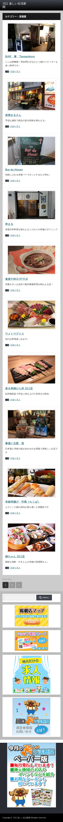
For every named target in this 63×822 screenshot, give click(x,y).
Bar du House (14, 169)
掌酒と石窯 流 (14, 443)
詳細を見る (15, 72)
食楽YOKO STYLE (16, 279)
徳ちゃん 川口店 (15, 556)
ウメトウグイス (14, 333)
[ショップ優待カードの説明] (31, 650)
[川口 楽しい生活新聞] (15, 5)
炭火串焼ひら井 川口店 (19, 388)
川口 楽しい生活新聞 (21, 818)
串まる (9, 224)
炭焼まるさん (13, 115)
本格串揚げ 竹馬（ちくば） (22, 501)
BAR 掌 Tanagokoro (20, 56)
